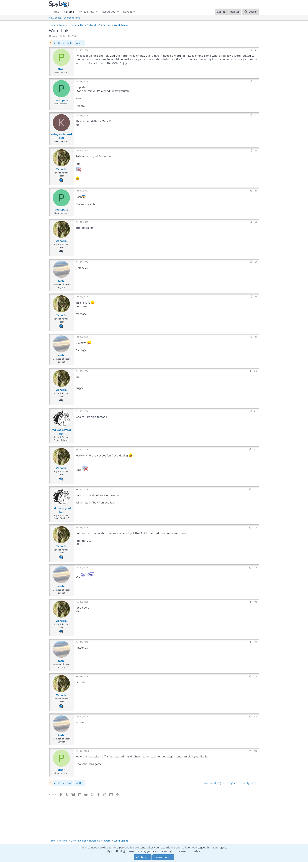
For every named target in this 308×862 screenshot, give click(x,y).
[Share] (251, 50)
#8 (256, 296)
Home (55, 11)
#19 (255, 716)
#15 (255, 567)
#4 (256, 150)
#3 (256, 115)
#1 (256, 50)
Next (78, 43)
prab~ (55, 36)
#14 (255, 527)
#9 (256, 337)
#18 (255, 676)
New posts (55, 17)
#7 (256, 262)
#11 (255, 411)
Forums (69, 11)
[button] (96, 12)
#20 (255, 751)
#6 (256, 222)
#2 (256, 81)
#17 (255, 642)
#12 (255, 449)
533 (69, 43)
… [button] (64, 43)
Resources (108, 11)
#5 (256, 190)
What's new (86, 11)
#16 (255, 602)
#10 (255, 371)
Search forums (72, 17)
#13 (255, 489)
